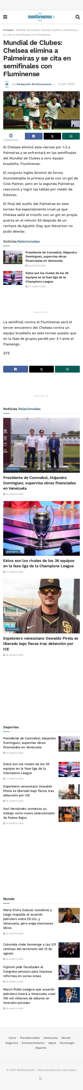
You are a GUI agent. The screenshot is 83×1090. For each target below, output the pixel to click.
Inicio (12, 1037)
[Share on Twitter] (52, 136)
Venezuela (51, 1037)
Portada (8, 30)
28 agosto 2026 (14, 1008)
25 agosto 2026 (14, 823)
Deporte (13, 468)
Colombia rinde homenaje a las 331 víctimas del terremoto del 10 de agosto (29, 949)
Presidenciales (30, 1037)
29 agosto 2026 (36, 265)
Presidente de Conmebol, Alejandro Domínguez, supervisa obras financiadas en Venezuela (51, 256)
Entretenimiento (33, 1042)
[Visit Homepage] (41, 17)
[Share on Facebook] (34, 136)
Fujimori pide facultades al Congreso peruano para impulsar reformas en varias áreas (27, 971)
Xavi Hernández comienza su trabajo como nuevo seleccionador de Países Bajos (29, 813)
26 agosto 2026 (14, 655)
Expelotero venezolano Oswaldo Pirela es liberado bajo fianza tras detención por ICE (40, 643)
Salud (52, 1042)
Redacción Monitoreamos (34, 84)
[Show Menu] (5, 17)
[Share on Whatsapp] (71, 136)
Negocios (11, 1042)
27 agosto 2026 (36, 286)
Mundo (66, 1037)
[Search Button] (78, 17)
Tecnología (67, 1042)
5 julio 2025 (67, 84)
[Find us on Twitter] (40, 1078)
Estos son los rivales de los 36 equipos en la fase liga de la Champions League (47, 277)
